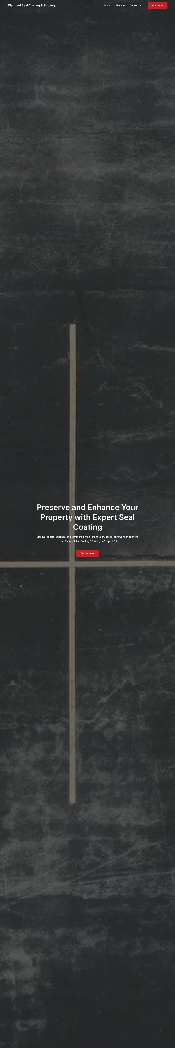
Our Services (87, 553)
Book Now (157, 5)
